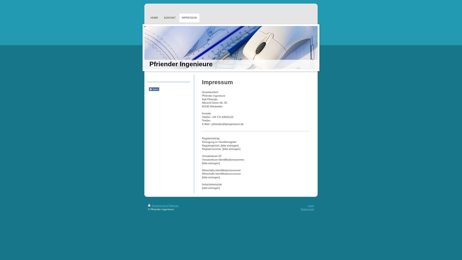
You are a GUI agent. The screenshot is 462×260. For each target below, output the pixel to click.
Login (311, 205)
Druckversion (159, 205)
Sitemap (173, 205)
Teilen (155, 89)
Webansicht (307, 209)
